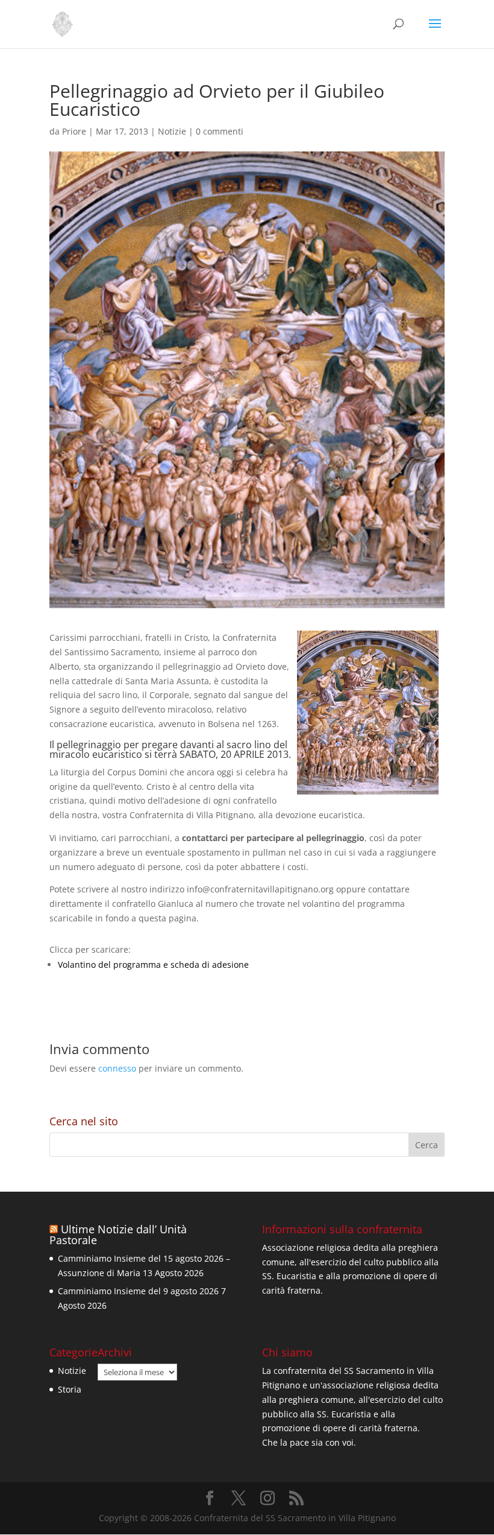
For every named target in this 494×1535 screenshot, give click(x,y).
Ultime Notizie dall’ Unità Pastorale (118, 1234)
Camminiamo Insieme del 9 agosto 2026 (138, 1291)
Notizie (172, 131)
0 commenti (219, 131)
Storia (69, 1389)
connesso (117, 1068)
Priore (74, 131)
